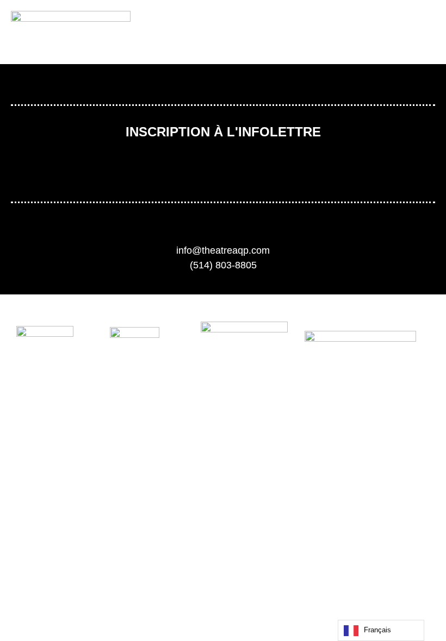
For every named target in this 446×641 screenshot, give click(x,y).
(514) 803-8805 (223, 265)
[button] (362, 32)
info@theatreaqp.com (223, 250)
